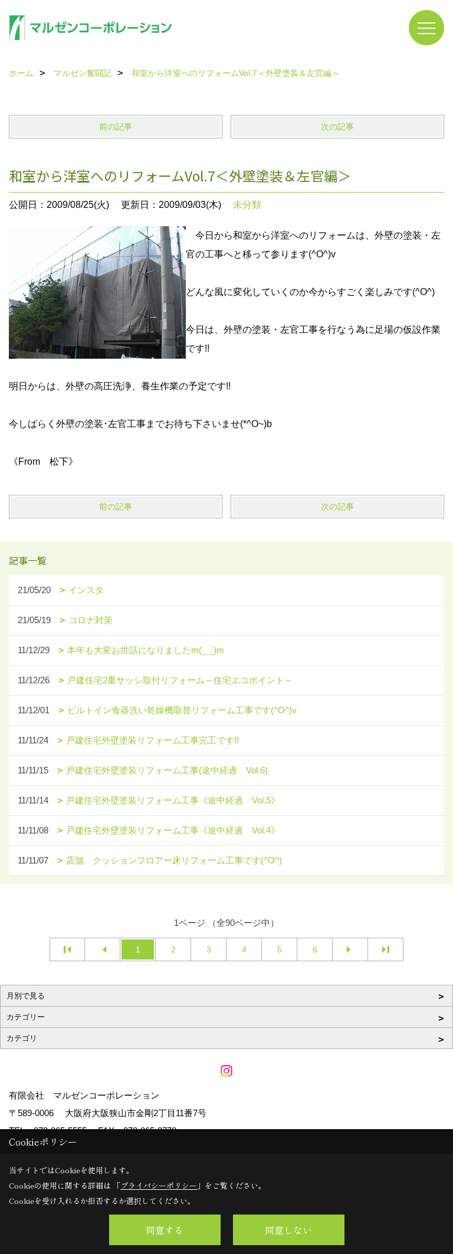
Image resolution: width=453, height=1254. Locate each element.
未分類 (247, 205)
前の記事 (115, 126)
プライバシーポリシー (158, 1185)
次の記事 (337, 126)
